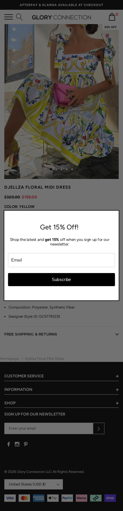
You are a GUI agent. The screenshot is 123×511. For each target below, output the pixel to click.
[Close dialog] (116, 214)
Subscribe (61, 279)
